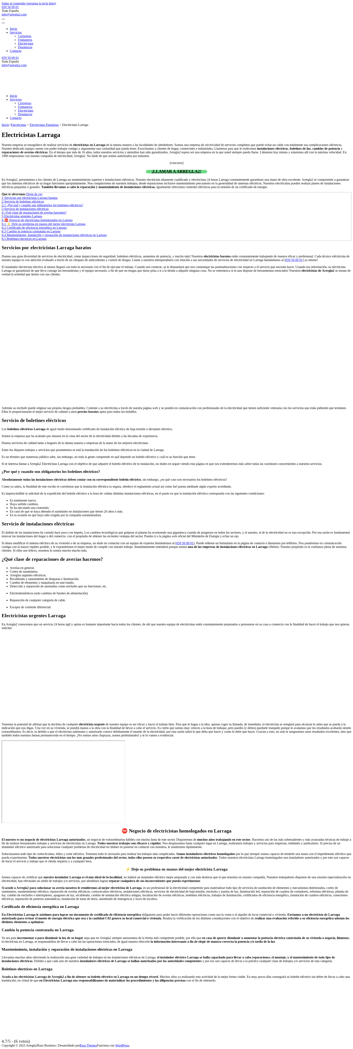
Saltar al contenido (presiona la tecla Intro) (29, 3)
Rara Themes (88, 1045)
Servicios (16, 32)
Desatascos (25, 47)
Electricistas (25, 43)
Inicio (13, 28)
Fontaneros (25, 40)
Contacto (15, 51)
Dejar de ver (34, 194)
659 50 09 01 (10, 7)
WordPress (122, 1045)
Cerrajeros (24, 36)
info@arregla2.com (14, 14)
